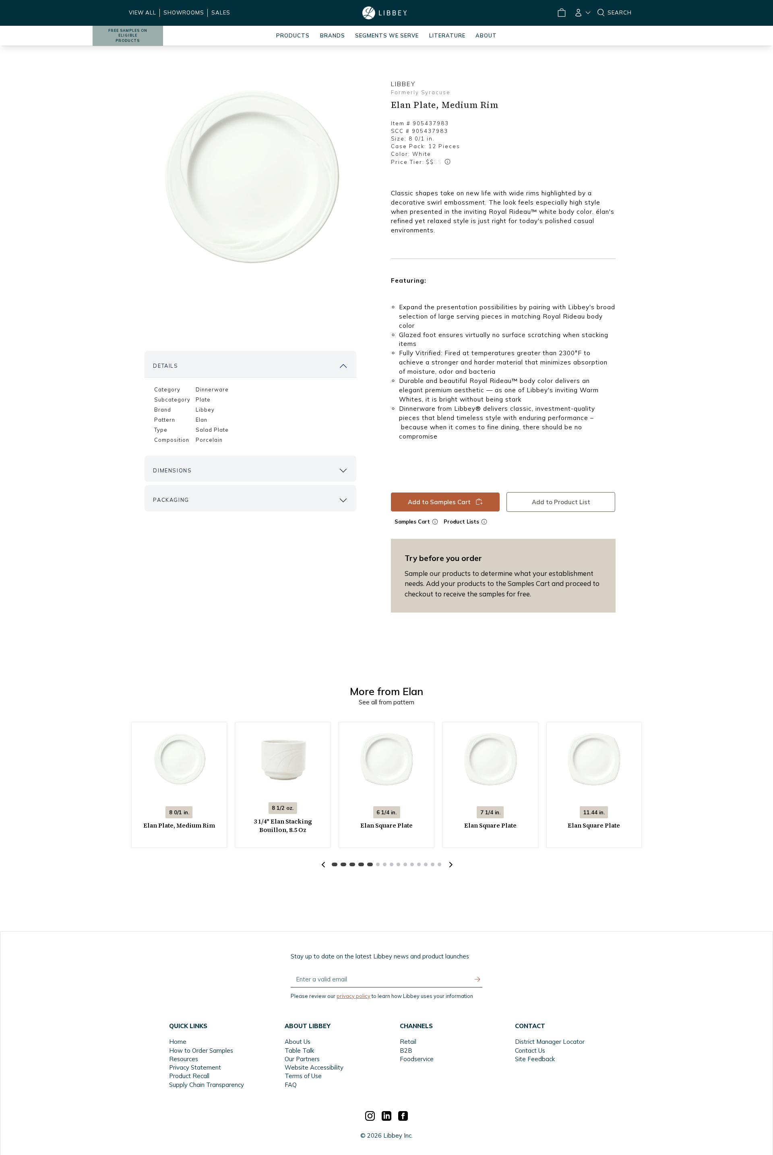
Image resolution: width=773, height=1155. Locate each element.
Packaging (171, 500)
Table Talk (299, 1050)
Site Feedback (535, 1059)
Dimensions (172, 470)
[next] (450, 864)
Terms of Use (303, 1076)
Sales (220, 12)
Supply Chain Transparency (206, 1085)
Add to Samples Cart (439, 501)
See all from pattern (386, 702)
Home (177, 1041)
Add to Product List (561, 501)
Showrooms (183, 12)
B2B (406, 1050)
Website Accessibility (314, 1067)
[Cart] (561, 13)
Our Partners (302, 1059)
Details (165, 365)
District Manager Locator (550, 1041)
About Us (297, 1041)
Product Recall (189, 1076)
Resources (183, 1059)
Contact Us (530, 1050)
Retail (408, 1041)
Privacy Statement (195, 1067)
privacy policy (353, 996)
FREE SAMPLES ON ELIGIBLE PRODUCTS (127, 35)
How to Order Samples (201, 1050)
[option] (250, 177)
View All (142, 12)
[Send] (477, 979)
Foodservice (417, 1059)
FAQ (291, 1085)
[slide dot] (334, 864)
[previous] (323, 864)
